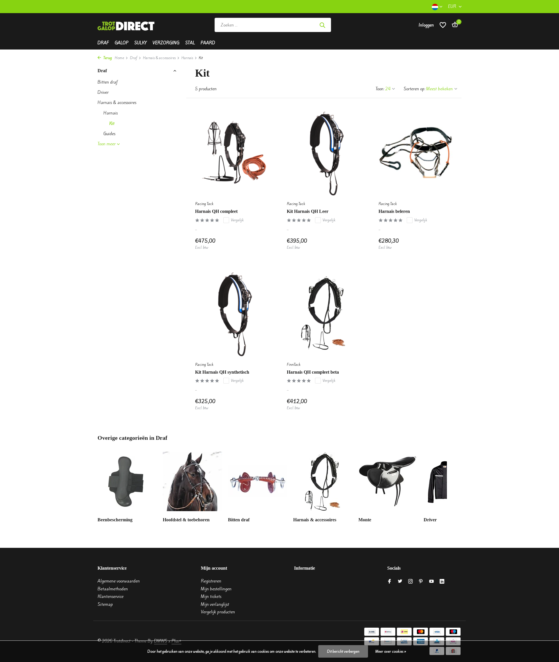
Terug (107, 57)
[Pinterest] (421, 581)
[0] (453, 25)
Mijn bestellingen (216, 589)
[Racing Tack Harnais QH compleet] (232, 152)
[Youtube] (431, 581)
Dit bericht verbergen (343, 651)
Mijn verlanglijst (215, 604)
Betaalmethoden (113, 589)
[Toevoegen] (259, 244)
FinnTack (293, 364)
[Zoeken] (322, 25)
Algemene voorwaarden (119, 581)
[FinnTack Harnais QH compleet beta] (324, 313)
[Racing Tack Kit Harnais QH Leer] (324, 152)
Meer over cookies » (390, 651)
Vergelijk (237, 220)
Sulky (140, 43)
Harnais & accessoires (159, 57)
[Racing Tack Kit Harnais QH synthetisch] (232, 313)
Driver (103, 92)
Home (119, 57)
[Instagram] (410, 581)
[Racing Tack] (373, 25)
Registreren (211, 581)
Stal (190, 43)
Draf (103, 43)
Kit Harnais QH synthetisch (222, 372)
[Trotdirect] (127, 25)
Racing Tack (204, 203)
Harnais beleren (394, 211)
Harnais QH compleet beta (313, 372)
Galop (121, 43)
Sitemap (105, 604)
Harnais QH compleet (216, 211)
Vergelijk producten (218, 612)
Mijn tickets (211, 596)
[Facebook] (389, 581)
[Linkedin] (442, 581)
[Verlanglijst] (443, 25)
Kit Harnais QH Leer (307, 211)
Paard (208, 43)
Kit (111, 123)
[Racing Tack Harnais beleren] (415, 152)
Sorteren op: (414, 89)
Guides (109, 134)
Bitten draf (108, 82)
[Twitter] (400, 581)
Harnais (187, 57)
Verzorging (166, 43)
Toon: (380, 89)
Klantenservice (110, 596)
